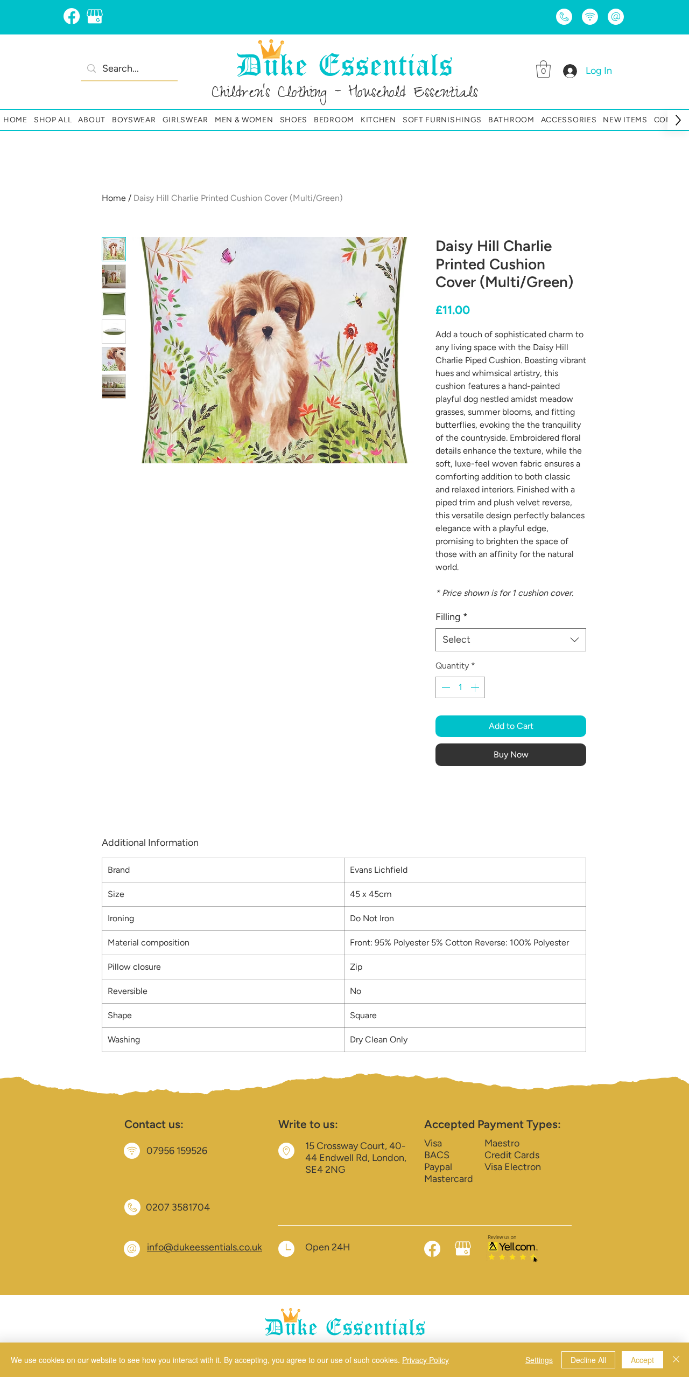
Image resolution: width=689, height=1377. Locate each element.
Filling (451, 617)
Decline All (588, 1359)
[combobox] (510, 639)
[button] (543, 69)
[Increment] (475, 687)
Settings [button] (539, 1359)
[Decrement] (444, 687)
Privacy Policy (425, 1359)
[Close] (676, 1359)
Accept (642, 1359)
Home (114, 198)
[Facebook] (72, 16)
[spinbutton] (460, 687)
